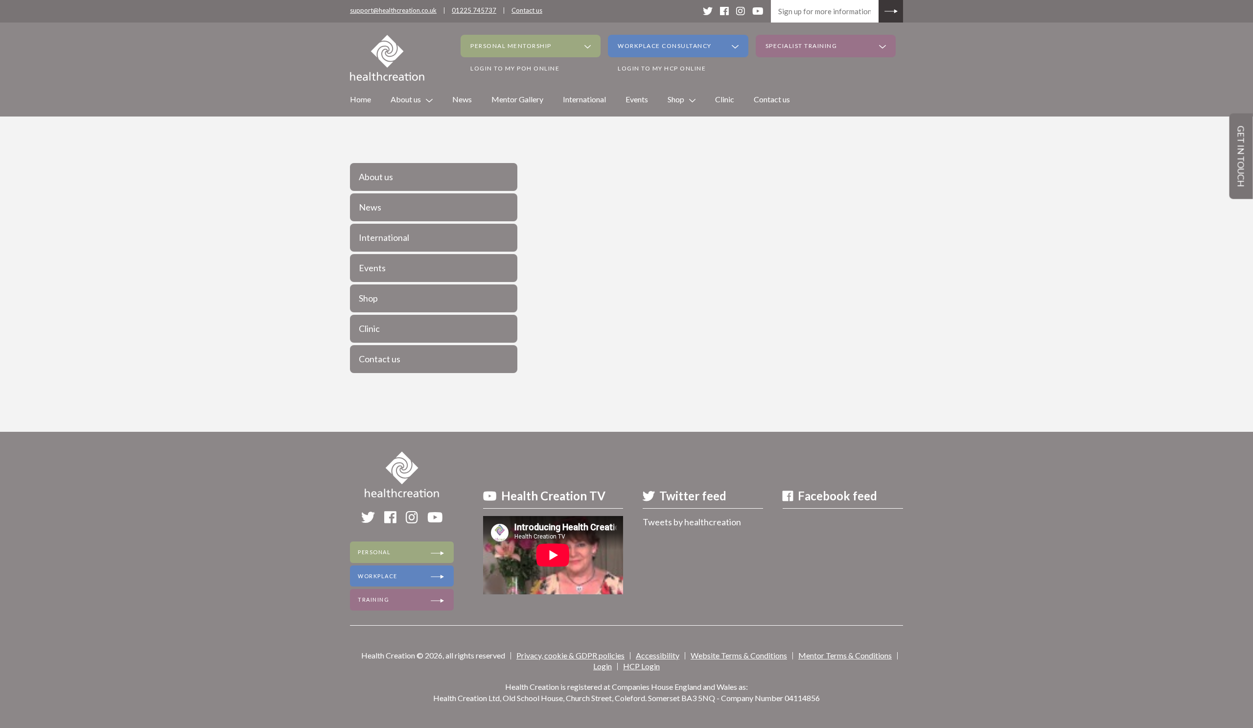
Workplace (377, 576)
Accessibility (657, 655)
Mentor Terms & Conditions (845, 655)
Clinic (724, 99)
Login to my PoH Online (514, 68)
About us (406, 99)
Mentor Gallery (517, 99)
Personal (374, 552)
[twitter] (708, 11)
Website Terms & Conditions (739, 655)
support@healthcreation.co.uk (393, 10)
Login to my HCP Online (662, 68)
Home (360, 99)
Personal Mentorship (511, 45)
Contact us (526, 10)
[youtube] (758, 11)
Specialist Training (801, 45)
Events (637, 99)
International (584, 99)
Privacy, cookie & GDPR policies (570, 655)
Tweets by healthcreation (692, 522)
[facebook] (724, 11)
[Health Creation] (387, 58)
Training (373, 599)
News (462, 99)
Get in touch (1241, 156)
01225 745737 (474, 10)
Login (602, 666)
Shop (676, 99)
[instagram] (740, 11)
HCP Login (641, 666)
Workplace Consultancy (665, 45)
